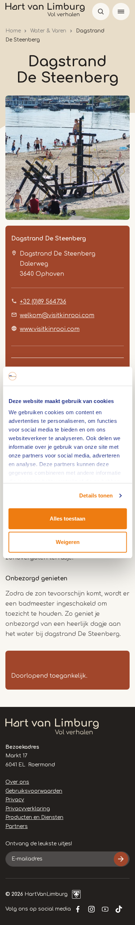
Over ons (17, 782)
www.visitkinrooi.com (50, 329)
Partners (16, 826)
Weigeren (68, 542)
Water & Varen (48, 31)
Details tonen (96, 495)
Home (13, 31)
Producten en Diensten (34, 817)
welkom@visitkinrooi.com (57, 315)
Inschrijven (121, 859)
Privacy (14, 799)
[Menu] (121, 11)
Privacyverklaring (27, 808)
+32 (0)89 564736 (43, 301)
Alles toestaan (67, 518)
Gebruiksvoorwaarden (33, 791)
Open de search (100, 11)
